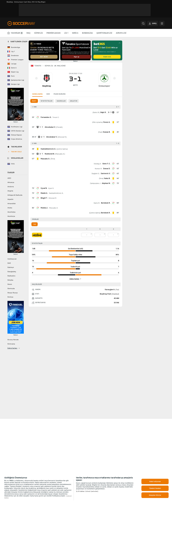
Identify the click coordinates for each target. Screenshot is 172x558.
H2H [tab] (48, 94)
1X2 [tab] (34, 224)
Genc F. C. (106, 164)
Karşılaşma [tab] (37, 94)
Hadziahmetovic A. (56, 193)
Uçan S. (51, 188)
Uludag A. (97, 164)
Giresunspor (104, 86)
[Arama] (143, 23)
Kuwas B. (98, 168)
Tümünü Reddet (155, 488)
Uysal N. (44, 188)
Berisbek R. (105, 203)
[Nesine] (37, 235)
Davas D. (106, 168)
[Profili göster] (46, 78)
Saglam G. (96, 173)
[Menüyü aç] (162, 23)
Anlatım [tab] (73, 101)
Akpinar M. (106, 183)
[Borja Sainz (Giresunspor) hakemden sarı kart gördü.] (113, 178)
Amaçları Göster (155, 495)
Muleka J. (44, 208)
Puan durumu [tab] (60, 94)
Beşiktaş (46, 86)
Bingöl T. (44, 198)
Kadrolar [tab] (61, 101)
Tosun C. (55, 117)
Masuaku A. (59, 154)
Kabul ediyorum (155, 481)
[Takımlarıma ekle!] (36, 78)
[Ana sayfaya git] (26, 23)
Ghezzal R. (62, 137)
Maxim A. (44, 193)
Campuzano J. (95, 183)
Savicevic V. (105, 173)
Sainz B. (96, 112)
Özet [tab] (34, 101)
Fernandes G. (46, 117)
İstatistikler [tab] (46, 101)
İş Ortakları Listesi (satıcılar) (87, 491)
